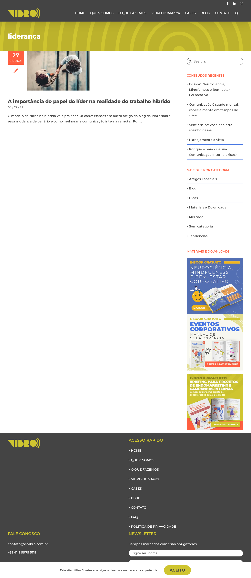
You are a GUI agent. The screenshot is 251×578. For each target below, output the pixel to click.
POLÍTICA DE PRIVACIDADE (153, 526)
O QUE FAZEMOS (145, 469)
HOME (136, 450)
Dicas (193, 198)
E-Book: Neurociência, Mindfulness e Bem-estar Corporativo (209, 89)
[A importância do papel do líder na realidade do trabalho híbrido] (58, 71)
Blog (192, 188)
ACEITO (177, 570)
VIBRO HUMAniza (145, 479)
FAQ (134, 517)
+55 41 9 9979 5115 (22, 552)
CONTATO (138, 507)
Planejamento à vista (206, 140)
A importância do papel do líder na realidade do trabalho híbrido (89, 101)
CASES (136, 488)
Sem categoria (201, 226)
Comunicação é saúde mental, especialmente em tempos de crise (214, 110)
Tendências (198, 236)
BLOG (135, 498)
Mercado (196, 217)
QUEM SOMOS (142, 460)
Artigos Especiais (203, 179)
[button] (236, 13)
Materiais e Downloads (207, 207)
